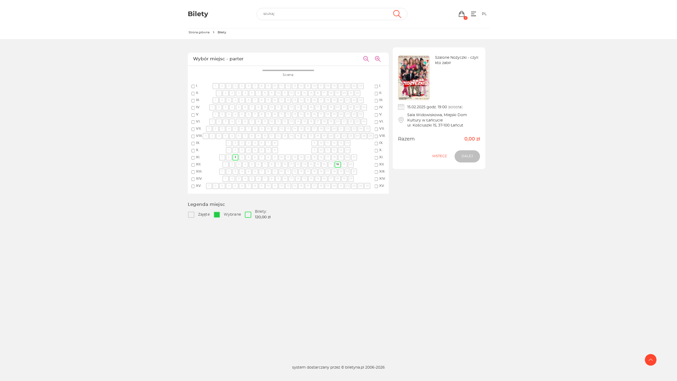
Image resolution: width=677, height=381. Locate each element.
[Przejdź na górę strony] (651, 360)
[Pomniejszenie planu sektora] (366, 59)
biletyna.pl (354, 367)
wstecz (439, 156)
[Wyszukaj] (396, 14)
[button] (461, 14)
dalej (467, 156)
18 (337, 164)
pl (484, 14)
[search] (331, 14)
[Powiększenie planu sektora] (377, 59)
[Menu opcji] (473, 14)
